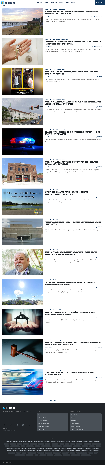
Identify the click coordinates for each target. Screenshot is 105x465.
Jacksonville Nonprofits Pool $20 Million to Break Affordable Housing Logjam (70, 313)
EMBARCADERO (30, 446)
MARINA (63, 448)
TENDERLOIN (43, 455)
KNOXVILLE (17, 448)
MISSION (9, 450)
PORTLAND (96, 450)
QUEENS (18, 452)
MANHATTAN (57, 448)
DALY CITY (47, 441)
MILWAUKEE (88, 448)
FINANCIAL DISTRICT (46, 446)
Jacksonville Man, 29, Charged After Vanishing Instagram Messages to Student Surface (73, 343)
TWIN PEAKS (50, 455)
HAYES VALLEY (77, 446)
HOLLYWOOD (85, 446)
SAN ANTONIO (65, 452)
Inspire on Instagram (43, 426)
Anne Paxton (48, 16)
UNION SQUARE (58, 455)
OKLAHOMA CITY (55, 450)
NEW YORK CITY (31, 450)
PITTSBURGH (84, 450)
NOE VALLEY (39, 450)
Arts (67, 2)
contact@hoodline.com (9, 430)
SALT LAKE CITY (57, 452)
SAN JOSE (15, 441)
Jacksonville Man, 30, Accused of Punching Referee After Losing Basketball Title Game (73, 103)
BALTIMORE (79, 441)
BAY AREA (53, 441)
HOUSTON (98, 446)
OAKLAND (30, 441)
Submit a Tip (74, 414)
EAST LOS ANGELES (15, 446)
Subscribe (99, 2)
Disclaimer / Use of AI (77, 429)
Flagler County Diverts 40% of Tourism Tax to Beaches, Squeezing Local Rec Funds (71, 13)
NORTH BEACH (47, 450)
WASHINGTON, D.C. (76, 455)
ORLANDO (63, 450)
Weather (54, 2)
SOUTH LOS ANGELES (19, 455)
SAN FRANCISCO (22, 441)
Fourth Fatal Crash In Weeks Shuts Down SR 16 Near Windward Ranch (70, 373)
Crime (46, 2)
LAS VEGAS (24, 448)
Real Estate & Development (60, 39)
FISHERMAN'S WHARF (56, 446)
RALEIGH (24, 452)
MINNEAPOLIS (96, 448)
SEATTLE (91, 452)
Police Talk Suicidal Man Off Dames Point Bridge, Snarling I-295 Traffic (73, 223)
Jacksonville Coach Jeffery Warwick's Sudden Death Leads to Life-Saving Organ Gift (71, 253)
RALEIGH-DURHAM (32, 452)
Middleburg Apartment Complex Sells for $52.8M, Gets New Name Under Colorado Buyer (73, 43)
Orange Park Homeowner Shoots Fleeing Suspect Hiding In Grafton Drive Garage (73, 133)
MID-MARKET (81, 448)
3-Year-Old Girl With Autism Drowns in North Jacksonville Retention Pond (66, 193)
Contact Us (41, 429)
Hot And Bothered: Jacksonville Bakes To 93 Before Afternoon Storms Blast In (70, 283)
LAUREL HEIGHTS (32, 448)
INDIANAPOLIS (10, 448)
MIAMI (74, 448)
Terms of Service (75, 426)
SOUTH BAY (9, 441)
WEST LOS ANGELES (86, 455)
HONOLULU (92, 446)
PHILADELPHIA (71, 450)
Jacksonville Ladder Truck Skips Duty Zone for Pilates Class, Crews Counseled (71, 163)
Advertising (74, 420)
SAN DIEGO (72, 452)
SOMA (96, 452)
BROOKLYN (96, 441)
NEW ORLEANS (23, 450)
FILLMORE (37, 446)
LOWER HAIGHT (49, 448)
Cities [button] (3, 5)
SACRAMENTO (49, 452)
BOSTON (85, 441)
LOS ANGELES (41, 448)
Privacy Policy (74, 423)
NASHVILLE (15, 450)
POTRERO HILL (11, 452)
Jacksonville (48, 9)
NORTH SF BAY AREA (38, 441)
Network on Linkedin (43, 423)
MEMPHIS (69, 448)
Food (61, 2)
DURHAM (7, 446)
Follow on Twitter (42, 417)
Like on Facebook (42, 420)
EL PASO (23, 446)
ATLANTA (68, 441)
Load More (52, 400)
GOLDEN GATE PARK (67, 446)
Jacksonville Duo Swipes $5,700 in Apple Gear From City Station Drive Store (71, 73)
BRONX (90, 441)
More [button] (73, 2)
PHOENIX (78, 450)
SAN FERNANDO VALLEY (82, 452)
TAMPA (36, 455)
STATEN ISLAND (29, 455)
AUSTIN (73, 441)
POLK (90, 450)
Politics (39, 2)
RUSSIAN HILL (41, 452)
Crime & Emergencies (58, 69)
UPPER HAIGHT (66, 455)
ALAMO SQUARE (60, 441)
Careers (73, 417)
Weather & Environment (59, 9)
